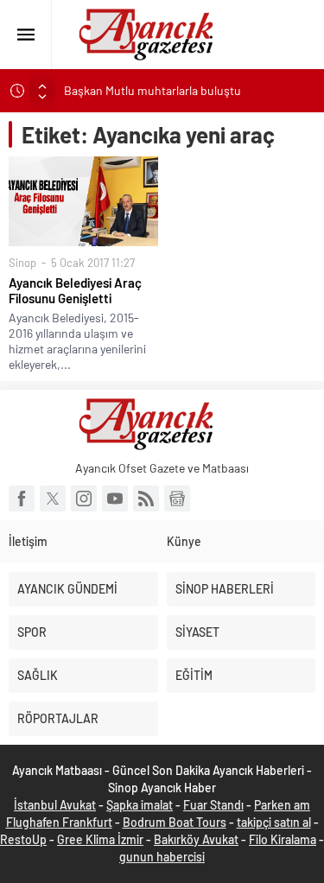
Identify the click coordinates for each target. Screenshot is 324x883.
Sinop (22, 263)
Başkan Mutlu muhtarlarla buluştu (152, 90)
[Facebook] (22, 498)
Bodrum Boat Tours (174, 822)
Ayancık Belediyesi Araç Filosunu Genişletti (75, 290)
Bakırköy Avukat (196, 839)
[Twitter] (53, 498)
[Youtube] (115, 498)
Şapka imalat (139, 804)
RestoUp (23, 839)
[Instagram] (84, 498)
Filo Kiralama (282, 839)
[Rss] (146, 498)
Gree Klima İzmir (100, 839)
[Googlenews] (177, 498)
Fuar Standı (213, 804)
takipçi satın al (274, 822)
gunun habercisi (162, 856)
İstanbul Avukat (55, 804)
